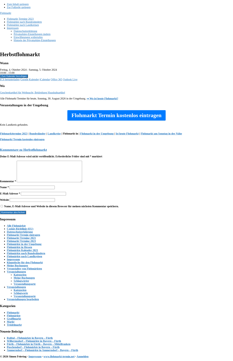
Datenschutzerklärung (20, 231)
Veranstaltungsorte (25, 283)
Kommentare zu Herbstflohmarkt (23, 150)
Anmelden (83, 356)
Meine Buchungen (17, 265)
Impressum (13, 259)
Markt (10, 321)
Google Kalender (29, 79)
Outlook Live (70, 79)
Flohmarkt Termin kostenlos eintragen (22, 139)
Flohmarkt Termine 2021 (21, 238)
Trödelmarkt (14, 324)
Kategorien (20, 274)
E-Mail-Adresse (10, 193)
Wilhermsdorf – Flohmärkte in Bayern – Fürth (34, 341)
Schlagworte (21, 293)
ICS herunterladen (10, 79)
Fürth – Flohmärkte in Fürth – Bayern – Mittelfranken (38, 344)
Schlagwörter (21, 280)
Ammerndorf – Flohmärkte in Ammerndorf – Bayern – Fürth (42, 350)
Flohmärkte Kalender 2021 (22, 250)
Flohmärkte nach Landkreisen (24, 256)
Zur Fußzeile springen (19, 7)
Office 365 (56, 79)
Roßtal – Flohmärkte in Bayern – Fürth (30, 337)
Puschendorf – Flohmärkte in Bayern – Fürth (33, 347)
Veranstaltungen (16, 271)
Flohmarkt (5, 13)
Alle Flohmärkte (16, 225)
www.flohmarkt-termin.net (59, 356)
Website (4, 199)
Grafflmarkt (14, 318)
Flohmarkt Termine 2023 (21, 241)
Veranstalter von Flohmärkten (24, 268)
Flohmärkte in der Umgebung (24, 244)
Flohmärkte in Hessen (19, 247)
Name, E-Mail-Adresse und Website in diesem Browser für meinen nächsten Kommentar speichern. (61, 206)
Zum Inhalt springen (18, 4)
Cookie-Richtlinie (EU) (20, 228)
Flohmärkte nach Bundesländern (26, 253)
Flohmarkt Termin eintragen (23, 234)
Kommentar (8, 181)
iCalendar (45, 79)
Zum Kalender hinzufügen (14, 76)
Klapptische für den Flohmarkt (25, 262)
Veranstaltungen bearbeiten (23, 299)
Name (4, 187)
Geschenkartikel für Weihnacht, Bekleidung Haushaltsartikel (32, 92)
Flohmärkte (13, 315)
